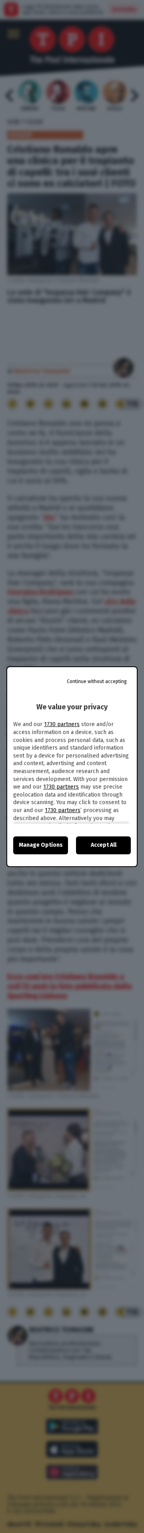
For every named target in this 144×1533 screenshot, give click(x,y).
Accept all (103, 845)
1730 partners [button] (62, 724)
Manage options (41, 845)
